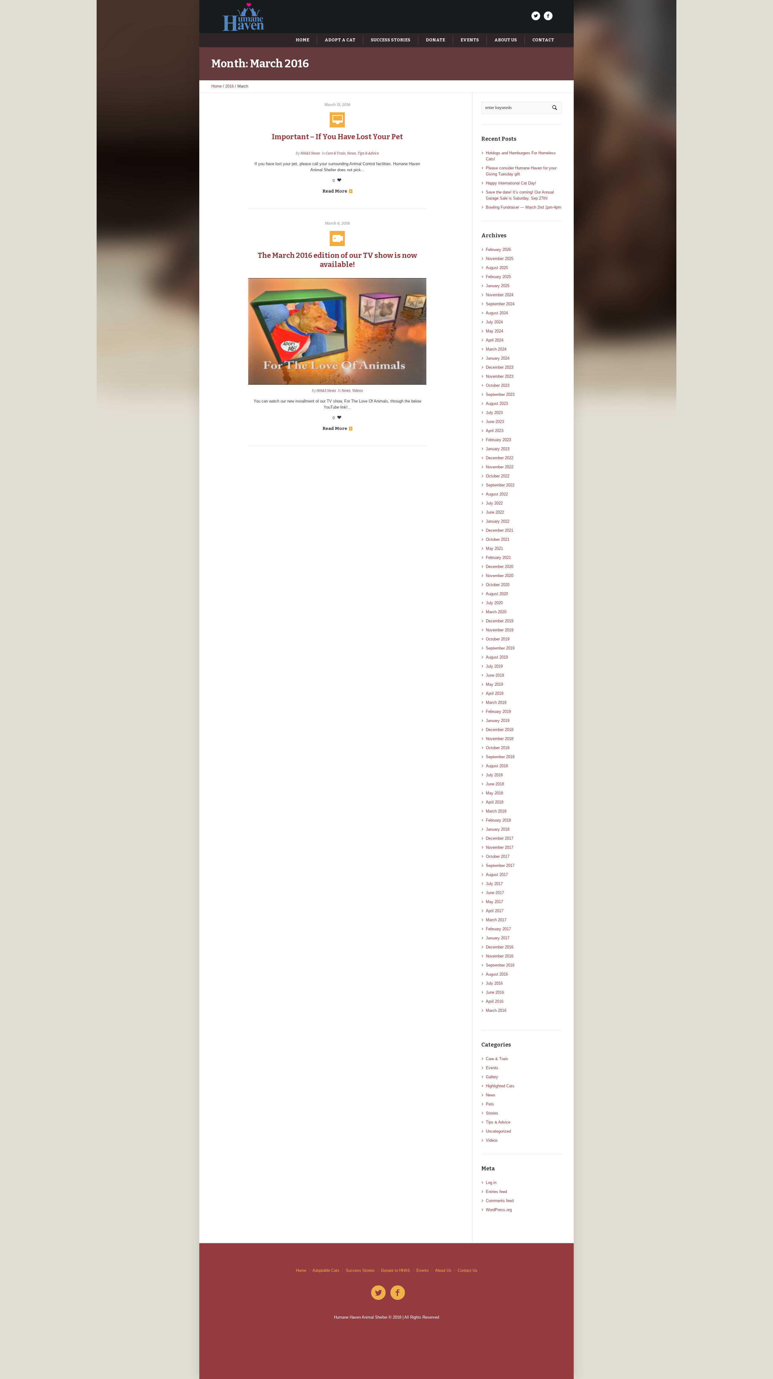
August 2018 (497, 766)
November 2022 (499, 467)
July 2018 (494, 775)
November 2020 (499, 575)
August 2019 (497, 657)
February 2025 (498, 276)
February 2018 (498, 820)
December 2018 (499, 729)
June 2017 (495, 892)
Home (216, 86)
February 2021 (498, 557)
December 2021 (499, 530)
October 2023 (497, 385)
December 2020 (499, 566)
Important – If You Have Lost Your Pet (337, 137)
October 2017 (497, 856)
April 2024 (494, 340)
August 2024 (497, 313)
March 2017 (496, 920)
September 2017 (500, 865)
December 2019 (499, 621)
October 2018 (497, 748)
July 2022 (494, 503)
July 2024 (494, 322)
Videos (357, 391)
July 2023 (494, 412)
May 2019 (494, 684)
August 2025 (497, 267)
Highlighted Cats (500, 1086)
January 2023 (497, 449)
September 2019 (500, 648)
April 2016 (494, 1001)
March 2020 (496, 612)
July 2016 (494, 983)
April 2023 (494, 430)
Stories (492, 1113)
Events (492, 1068)
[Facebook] (548, 16)
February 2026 (498, 249)
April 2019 (494, 693)
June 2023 (495, 421)
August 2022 (497, 494)
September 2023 (500, 394)
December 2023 (499, 367)
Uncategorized (498, 1131)
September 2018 (500, 757)
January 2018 (497, 829)
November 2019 (499, 630)
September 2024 (500, 304)
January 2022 (497, 521)
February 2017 (498, 929)
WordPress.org (499, 1209)
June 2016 (495, 992)
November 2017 (499, 847)
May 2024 (494, 331)
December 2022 (499, 458)
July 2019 (494, 666)
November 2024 (499, 295)
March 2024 (496, 349)
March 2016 (496, 1010)
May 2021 (494, 548)
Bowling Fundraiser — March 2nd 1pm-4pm (523, 207)
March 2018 (496, 811)
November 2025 (499, 258)
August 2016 (497, 974)
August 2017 (497, 874)
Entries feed (496, 1191)
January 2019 (497, 720)
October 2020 (497, 584)
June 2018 (495, 784)
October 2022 (497, 476)
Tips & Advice (368, 153)
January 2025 (497, 286)
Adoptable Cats (326, 1270)
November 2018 (499, 738)
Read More (334, 191)
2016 (229, 86)
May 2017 (494, 902)
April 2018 (494, 802)
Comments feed (500, 1200)
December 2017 (499, 838)
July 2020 (494, 603)
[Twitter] (535, 16)
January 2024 (497, 358)
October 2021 (497, 539)
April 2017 (494, 911)
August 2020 (497, 594)
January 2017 (497, 938)
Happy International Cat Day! (511, 183)
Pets (490, 1104)
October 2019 (497, 639)
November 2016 (499, 956)
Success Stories (360, 1270)
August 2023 (497, 403)
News (351, 153)
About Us (443, 1270)
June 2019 (495, 675)
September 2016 (500, 965)
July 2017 (494, 883)
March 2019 (496, 702)
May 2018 (494, 793)
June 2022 (495, 512)
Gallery (492, 1077)
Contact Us (467, 1270)
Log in (491, 1182)
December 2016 (499, 947)
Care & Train (335, 153)
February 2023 (498, 440)
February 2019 (498, 711)
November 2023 (499, 376)
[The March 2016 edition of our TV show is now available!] (337, 331)
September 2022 (500, 485)
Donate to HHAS (395, 1270)
